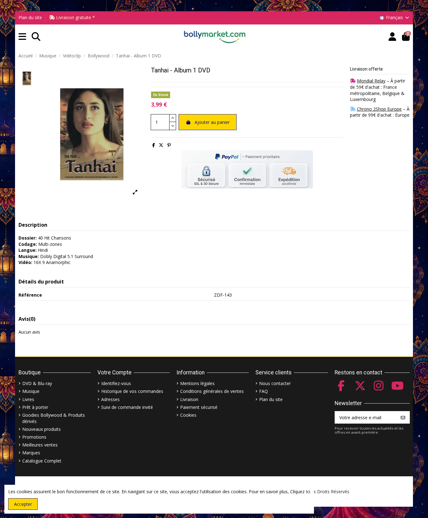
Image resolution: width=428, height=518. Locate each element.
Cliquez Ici (300, 491)
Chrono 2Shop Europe (379, 109)
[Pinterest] (169, 145)
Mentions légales (197, 383)
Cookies (188, 415)
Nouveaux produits (41, 429)
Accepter (23, 504)
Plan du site (30, 17)
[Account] (392, 37)
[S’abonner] (403, 417)
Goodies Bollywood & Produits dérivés (53, 418)
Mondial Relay (371, 81)
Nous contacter (275, 383)
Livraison (189, 399)
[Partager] (153, 145)
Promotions (34, 437)
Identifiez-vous (116, 383)
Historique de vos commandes (132, 391)
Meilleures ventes (40, 445)
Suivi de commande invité (127, 407)
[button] (22, 37)
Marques (31, 453)
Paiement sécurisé (198, 407)
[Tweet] (161, 145)
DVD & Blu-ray (37, 383)
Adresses (110, 399)
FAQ (263, 391)
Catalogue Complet (41, 461)
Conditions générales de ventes (212, 391)
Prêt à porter (35, 407)
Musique (30, 391)
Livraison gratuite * (75, 17)
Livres (28, 399)
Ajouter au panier (212, 122)
